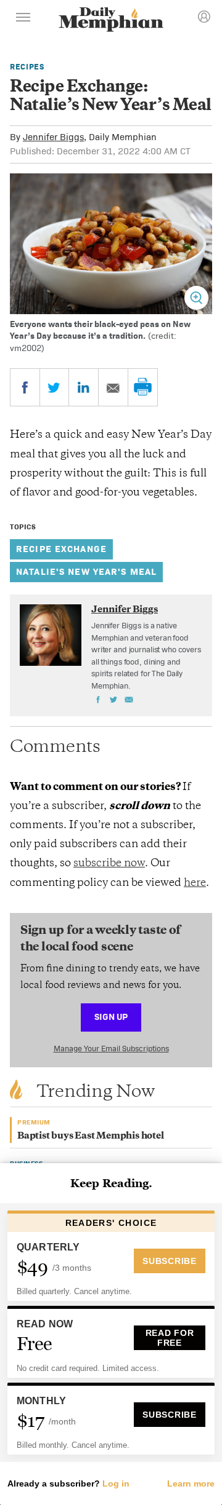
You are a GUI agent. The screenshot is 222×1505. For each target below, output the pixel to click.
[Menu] (23, 19)
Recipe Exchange (61, 548)
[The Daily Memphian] (111, 20)
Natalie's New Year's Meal (86, 571)
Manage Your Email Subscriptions (111, 1048)
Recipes (27, 66)
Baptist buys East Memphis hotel (90, 1136)
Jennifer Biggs (53, 137)
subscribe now (109, 864)
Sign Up (111, 1016)
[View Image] (196, 298)
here (195, 883)
